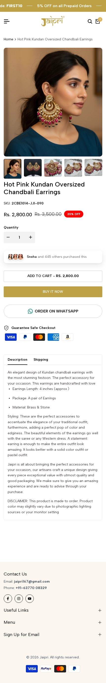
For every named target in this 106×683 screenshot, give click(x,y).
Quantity (11, 227)
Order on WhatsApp (56, 311)
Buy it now (53, 292)
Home (8, 39)
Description (17, 359)
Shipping (41, 359)
